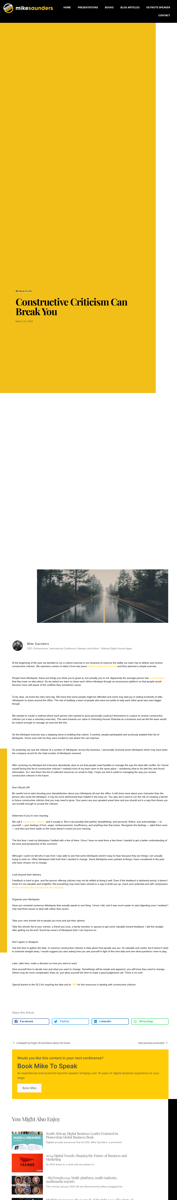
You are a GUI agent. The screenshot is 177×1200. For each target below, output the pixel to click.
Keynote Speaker (158, 7)
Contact (164, 15)
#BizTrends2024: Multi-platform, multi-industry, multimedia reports (81, 1179)
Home (67, 7)
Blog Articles (129, 7)
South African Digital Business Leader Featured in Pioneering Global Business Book (82, 1135)
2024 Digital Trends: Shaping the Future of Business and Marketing (86, 1157)
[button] (30, 1021)
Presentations (88, 7)
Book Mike (29, 1088)
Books (109, 7)
